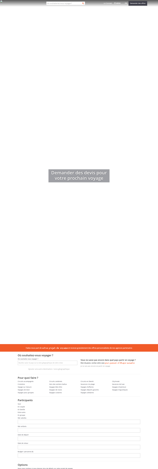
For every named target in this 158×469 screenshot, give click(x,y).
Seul (19, 404)
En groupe (21, 415)
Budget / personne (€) (25, 452)
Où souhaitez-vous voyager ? (28, 359)
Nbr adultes (22, 418)
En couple (21, 407)
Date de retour (23, 443)
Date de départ (23, 435)
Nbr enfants (22, 426)
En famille (21, 409)
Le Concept (108, 3)
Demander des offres (138, 3)
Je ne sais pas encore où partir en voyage (95, 366)
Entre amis (21, 412)
